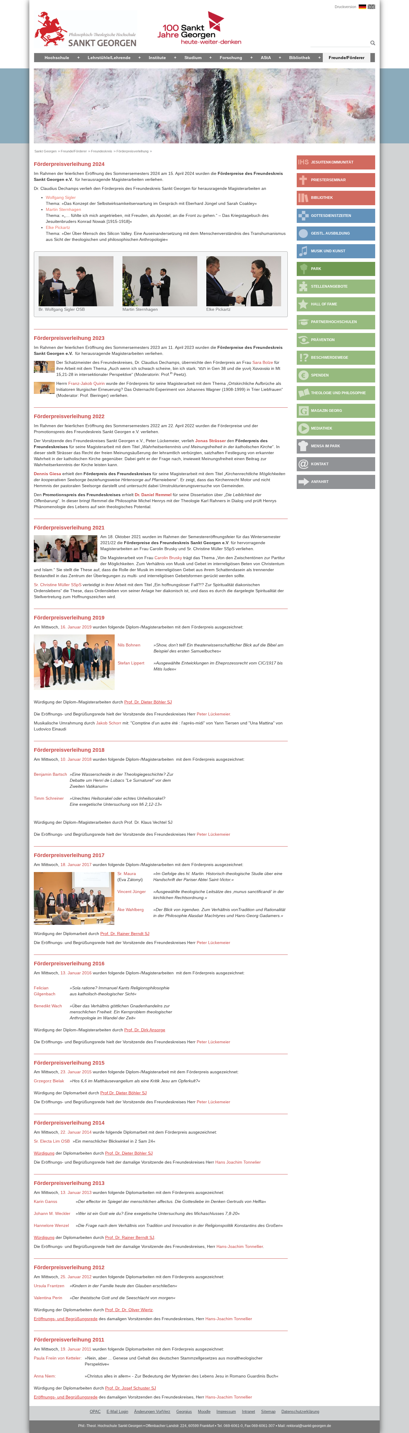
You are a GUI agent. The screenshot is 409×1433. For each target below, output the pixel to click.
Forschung (231, 57)
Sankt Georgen (45, 151)
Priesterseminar (328, 180)
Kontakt (319, 464)
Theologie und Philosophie (338, 393)
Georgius (184, 1411)
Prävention (323, 340)
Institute (157, 57)
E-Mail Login (117, 1411)
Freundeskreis (101, 151)
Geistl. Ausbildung (330, 233)
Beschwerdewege (329, 357)
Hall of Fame (324, 304)
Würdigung (44, 1153)
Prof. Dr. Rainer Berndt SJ (124, 933)
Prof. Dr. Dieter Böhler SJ (148, 702)
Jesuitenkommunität (332, 162)
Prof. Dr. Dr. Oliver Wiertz (129, 1309)
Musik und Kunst (328, 251)
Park (316, 269)
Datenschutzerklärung (300, 1411)
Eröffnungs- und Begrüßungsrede (66, 1318)
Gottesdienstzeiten (331, 216)
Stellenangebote (329, 286)
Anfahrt (319, 482)
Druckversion (345, 7)
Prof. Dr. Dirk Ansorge (144, 1029)
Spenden (320, 375)
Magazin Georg (326, 411)
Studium (193, 57)
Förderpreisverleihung (132, 151)
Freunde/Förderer (346, 57)
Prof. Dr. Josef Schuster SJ (130, 1388)
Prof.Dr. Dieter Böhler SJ (123, 1092)
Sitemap (268, 1411)
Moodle (204, 1411)
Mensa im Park (325, 446)
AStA (266, 57)
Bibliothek (299, 57)
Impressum (226, 1411)
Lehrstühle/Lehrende (109, 57)
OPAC (95, 1411)
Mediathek (321, 428)
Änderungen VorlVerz (152, 1411)
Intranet (248, 1411)
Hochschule (57, 57)
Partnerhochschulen (334, 322)
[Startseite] (85, 29)
